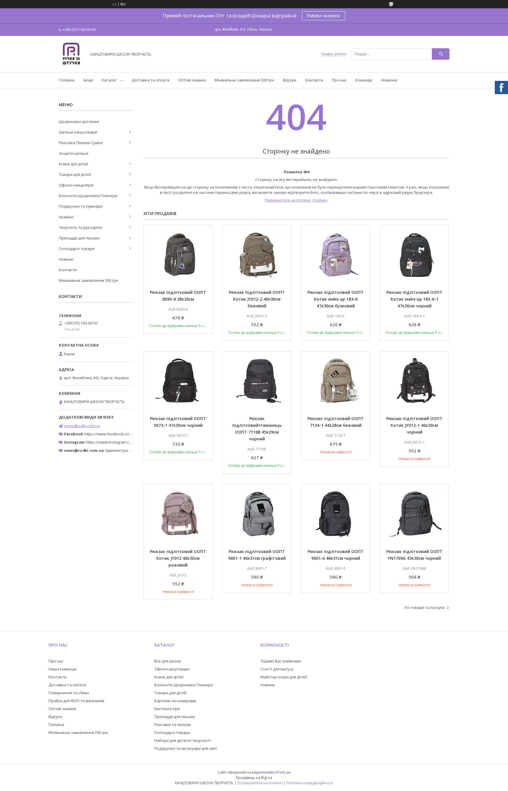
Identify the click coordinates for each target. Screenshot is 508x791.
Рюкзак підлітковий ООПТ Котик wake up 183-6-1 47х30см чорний (414, 299)
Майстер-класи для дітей (283, 677)
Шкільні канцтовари (78, 132)
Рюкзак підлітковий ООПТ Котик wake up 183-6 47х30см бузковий (336, 299)
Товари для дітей (75, 174)
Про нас (339, 80)
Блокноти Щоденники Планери (88, 195)
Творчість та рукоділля (80, 227)
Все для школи (167, 661)
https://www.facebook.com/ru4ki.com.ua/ (121, 434)
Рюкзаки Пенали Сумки (81, 142)
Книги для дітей (73, 163)
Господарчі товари (76, 248)
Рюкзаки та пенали (172, 724)
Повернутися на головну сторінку (296, 200)
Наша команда (62, 669)
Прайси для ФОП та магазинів (76, 700)
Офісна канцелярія (76, 185)
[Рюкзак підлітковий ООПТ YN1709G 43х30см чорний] (414, 513)
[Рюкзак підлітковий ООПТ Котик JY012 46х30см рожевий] (178, 513)
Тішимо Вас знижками (280, 661)
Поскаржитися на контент (260, 782)
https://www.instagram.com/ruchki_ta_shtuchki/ (128, 442)
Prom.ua (283, 772)
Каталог (109, 80)
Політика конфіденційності (309, 782)
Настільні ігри (167, 708)
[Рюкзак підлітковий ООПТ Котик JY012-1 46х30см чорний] (414, 381)
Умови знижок (323, 15)
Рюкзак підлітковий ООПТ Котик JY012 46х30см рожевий (178, 558)
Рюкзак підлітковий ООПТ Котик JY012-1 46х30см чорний (414, 425)
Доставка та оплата (150, 80)
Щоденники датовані (79, 121)
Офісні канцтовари (172, 669)
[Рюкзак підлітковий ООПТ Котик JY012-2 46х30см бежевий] (257, 254)
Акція (88, 80)
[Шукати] (440, 54)
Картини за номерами (175, 700)
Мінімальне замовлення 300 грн (244, 80)
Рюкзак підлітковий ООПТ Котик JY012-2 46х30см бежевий (257, 299)
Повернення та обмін (69, 692)
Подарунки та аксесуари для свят (185, 748)
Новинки (389, 80)
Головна (66, 80)
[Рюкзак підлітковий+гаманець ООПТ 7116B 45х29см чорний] (257, 381)
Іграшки (66, 216)
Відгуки (289, 80)
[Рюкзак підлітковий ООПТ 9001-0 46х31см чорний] (335, 513)
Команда (363, 80)
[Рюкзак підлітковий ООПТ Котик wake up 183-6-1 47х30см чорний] (414, 254)
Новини (66, 259)
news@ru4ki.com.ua (82, 425)
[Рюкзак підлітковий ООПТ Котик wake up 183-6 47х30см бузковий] (335, 254)
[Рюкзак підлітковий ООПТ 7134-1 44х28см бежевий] (335, 381)
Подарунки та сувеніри (80, 206)
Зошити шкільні (73, 153)
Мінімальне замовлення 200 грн (78, 732)
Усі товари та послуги (424, 607)
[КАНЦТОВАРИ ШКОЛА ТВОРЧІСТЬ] (71, 64)
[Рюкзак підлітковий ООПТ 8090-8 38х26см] (178, 254)
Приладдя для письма (79, 238)
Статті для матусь (277, 669)
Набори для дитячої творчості (182, 740)
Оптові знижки (192, 80)
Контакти (314, 80)
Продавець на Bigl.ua (254, 777)
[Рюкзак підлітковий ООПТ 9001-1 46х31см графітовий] (257, 513)
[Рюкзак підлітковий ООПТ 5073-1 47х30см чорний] (178, 381)
